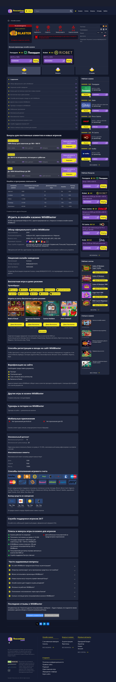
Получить (69, 146)
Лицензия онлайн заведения (18, 87)
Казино (80, 11)
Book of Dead (13, 318)
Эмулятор (81, 644)
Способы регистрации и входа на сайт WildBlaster (25, 98)
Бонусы (92, 11)
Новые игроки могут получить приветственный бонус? (30, 578)
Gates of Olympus (98, 276)
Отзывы (99, 11)
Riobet (45, 53)
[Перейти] (75, 11)
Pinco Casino (96, 116)
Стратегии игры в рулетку (99, 330)
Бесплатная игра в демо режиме (19, 94)
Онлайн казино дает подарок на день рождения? (28, 583)
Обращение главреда (50, 671)
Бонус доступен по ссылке (69, 142)
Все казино (93, 165)
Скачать (45, 644)
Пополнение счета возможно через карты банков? (29, 591)
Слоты (86, 11)
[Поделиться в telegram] (44, 624)
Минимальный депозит (17, 113)
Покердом (14, 53)
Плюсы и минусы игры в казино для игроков (23, 127)
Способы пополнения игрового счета (21, 120)
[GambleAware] (13, 664)
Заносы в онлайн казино (98, 320)
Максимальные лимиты (17, 116)
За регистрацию (67, 641)
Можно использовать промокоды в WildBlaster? (27, 574)
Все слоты (42, 331)
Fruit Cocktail (66, 318)
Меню (30, 11)
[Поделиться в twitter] (37, 624)
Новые (80, 646)
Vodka (94, 149)
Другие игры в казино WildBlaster (20, 102)
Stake (94, 100)
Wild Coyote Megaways (99, 301)
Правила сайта (47, 664)
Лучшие (80, 648)
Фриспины (65, 644)
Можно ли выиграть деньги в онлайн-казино (99, 341)
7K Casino (95, 132)
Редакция (46, 667)
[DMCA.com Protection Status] (13, 662)
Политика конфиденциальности (53, 662)
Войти (105, 11)
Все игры (93, 310)
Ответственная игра (49, 669)
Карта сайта (46, 674)
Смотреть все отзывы (52, 615)
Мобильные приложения (17, 109)
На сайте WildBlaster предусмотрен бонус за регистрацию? (31, 566)
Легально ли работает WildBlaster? (23, 587)
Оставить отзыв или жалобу (20, 40)
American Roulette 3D (33, 319)
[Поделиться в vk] (48, 624)
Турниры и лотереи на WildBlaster (20, 105)
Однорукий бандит (84, 641)
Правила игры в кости (98, 351)
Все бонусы (93, 255)
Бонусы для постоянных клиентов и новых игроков (25, 91)
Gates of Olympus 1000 (100, 284)
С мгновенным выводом (51, 641)
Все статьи (93, 373)
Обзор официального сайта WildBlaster (21, 84)
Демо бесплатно (16, 324)
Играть (36, 61)
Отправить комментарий (34, 615)
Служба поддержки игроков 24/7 (19, 124)
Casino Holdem (49, 318)
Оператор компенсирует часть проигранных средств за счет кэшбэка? (35, 570)
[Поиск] (71, 11)
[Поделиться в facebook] (40, 624)
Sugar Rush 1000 (97, 293)
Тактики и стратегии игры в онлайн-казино (99, 362)
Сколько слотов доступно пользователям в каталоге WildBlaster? (33, 596)
